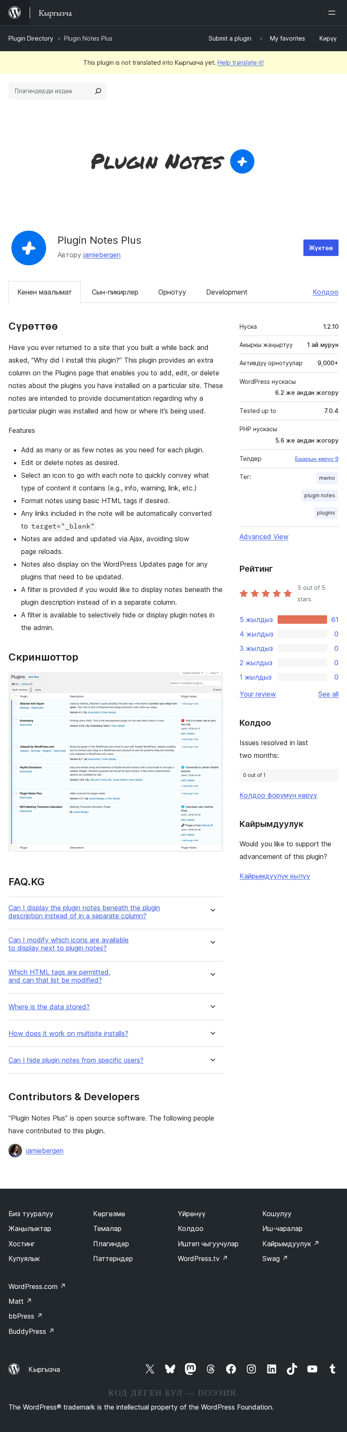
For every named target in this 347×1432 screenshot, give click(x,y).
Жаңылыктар (29, 1228)
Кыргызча (44, 1369)
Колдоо (326, 292)
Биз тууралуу (30, 1213)
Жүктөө (321, 247)
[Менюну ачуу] (333, 12)
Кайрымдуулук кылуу (275, 876)
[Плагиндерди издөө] (98, 91)
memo (327, 478)
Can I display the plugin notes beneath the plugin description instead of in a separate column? (84, 912)
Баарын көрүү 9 (317, 458)
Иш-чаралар (282, 1228)
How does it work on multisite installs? (68, 1034)
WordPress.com (37, 1286)
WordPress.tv (203, 1258)
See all (328, 694)
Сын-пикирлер (115, 292)
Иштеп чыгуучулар (208, 1243)
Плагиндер (111, 1243)
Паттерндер (113, 1258)
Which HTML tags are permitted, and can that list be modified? (59, 976)
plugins (326, 512)
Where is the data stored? (49, 1007)
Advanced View (264, 536)
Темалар (107, 1228)
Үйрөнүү (192, 1213)
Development (227, 292)
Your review (258, 694)
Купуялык (24, 1258)
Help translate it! (241, 62)
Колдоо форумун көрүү (278, 795)
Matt (20, 1301)
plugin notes (319, 495)
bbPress (25, 1316)
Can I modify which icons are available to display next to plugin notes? (68, 944)
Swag (275, 1258)
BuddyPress (31, 1331)
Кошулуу (277, 1213)
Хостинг (21, 1243)
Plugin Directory (30, 38)
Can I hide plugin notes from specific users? (75, 1060)
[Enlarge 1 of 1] (211, 683)
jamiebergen (102, 255)
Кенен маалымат (44, 292)
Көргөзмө (109, 1213)
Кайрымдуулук (290, 1243)
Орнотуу (172, 292)
